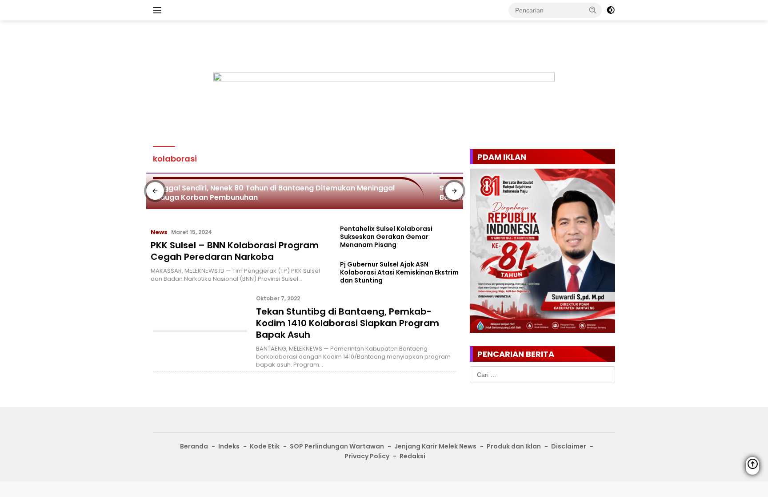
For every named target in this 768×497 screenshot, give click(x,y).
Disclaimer (568, 446)
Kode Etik (265, 446)
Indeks (229, 446)
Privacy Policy (366, 456)
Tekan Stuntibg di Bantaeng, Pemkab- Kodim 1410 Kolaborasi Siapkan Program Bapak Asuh (347, 323)
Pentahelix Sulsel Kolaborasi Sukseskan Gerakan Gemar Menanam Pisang (386, 237)
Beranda (194, 446)
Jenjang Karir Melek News (435, 446)
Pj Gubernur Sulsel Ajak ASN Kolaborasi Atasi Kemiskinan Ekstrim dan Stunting (399, 272)
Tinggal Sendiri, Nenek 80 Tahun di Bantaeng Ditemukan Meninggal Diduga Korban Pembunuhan (274, 192)
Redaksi (412, 456)
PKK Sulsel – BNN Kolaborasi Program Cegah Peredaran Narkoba (235, 251)
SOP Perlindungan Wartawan (337, 446)
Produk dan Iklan (514, 446)
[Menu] (159, 10)
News (159, 232)
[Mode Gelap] (610, 10)
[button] (593, 10)
